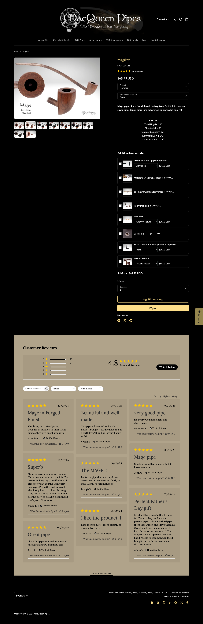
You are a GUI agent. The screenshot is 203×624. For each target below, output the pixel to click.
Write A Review (167, 367)
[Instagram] (164, 603)
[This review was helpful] (60, 511)
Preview (127, 167)
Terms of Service (116, 592)
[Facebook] (152, 603)
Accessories (95, 40)
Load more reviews (101, 573)
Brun (122, 97)
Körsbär (124, 87)
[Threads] (188, 603)
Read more (46, 500)
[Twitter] (182, 603)
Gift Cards (132, 40)
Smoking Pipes (170, 596)
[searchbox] (33, 388)
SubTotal (122, 273)
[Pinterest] (176, 603)
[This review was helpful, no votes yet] (60, 443)
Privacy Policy (131, 592)
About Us (43, 40)
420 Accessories (114, 40)
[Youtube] (158, 603)
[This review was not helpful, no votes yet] (65, 443)
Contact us (183, 596)
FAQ (144, 40)
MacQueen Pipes (41, 613)
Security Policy (146, 592)
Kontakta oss (158, 40)
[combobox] (63, 388)
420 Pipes (80, 40)
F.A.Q (167, 592)
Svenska (162, 19)
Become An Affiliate (180, 592)
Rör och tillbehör (61, 40)
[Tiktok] (170, 603)
